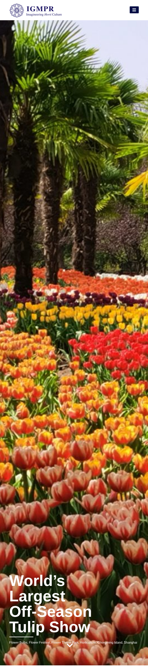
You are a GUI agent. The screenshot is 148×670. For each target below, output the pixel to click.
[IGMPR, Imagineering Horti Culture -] (35, 17)
